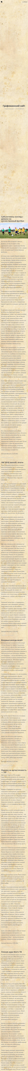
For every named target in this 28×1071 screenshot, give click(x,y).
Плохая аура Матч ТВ (11, 952)
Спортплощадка (10, 457)
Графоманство (4, 457)
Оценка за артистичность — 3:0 (14, 771)
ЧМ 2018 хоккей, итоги (12, 462)
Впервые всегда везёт (12, 640)
